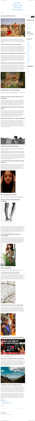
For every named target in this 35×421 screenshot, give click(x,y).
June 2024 (28, 63)
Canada (28, 69)
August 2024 (28, 61)
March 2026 (28, 44)
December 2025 (29, 47)
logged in (5, 414)
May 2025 (28, 53)
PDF (27, 72)
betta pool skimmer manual (5, 401)
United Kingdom (29, 75)
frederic (9, 37)
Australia (28, 68)
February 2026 (28, 45)
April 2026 (28, 43)
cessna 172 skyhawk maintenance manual (7, 403)
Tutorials (28, 73)
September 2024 (29, 60)
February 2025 (28, 56)
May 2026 (28, 42)
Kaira (5, 420)
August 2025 (28, 50)
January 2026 (28, 46)
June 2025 (28, 52)
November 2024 (29, 58)
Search (28, 15)
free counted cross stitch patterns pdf (20, 408)
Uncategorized (29, 74)
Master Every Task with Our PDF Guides (17, 6)
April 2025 (28, 54)
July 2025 (28, 51)
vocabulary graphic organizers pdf (5, 408)
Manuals (4, 405)
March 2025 (28, 55)
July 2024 (28, 62)
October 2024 (28, 59)
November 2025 (29, 48)
